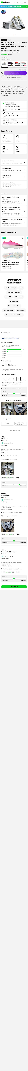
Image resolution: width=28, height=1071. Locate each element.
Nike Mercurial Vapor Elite (14, 292)
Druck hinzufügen (14, 77)
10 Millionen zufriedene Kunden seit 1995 (14, 123)
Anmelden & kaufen (15, 73)
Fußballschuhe (18, 296)
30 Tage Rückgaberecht (11, 113)
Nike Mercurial (20, 310)
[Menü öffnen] (25, 2)
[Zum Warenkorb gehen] (21, 2)
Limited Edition (14, 301)
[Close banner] (26, 7)
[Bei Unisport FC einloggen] (18, 2)
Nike (21, 287)
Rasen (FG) (8, 296)
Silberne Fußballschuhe (14, 305)
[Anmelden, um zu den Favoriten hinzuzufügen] (2, 73)
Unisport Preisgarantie (11, 120)
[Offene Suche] (14, 2)
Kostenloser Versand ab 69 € (13, 109)
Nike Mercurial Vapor (11, 287)
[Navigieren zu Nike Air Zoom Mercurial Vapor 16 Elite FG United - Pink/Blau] (24, 64)
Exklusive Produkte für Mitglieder (14, 314)
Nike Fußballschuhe (8, 310)
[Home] (5, 2)
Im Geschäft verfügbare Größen (12, 106)
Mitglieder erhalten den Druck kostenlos (13, 116)
